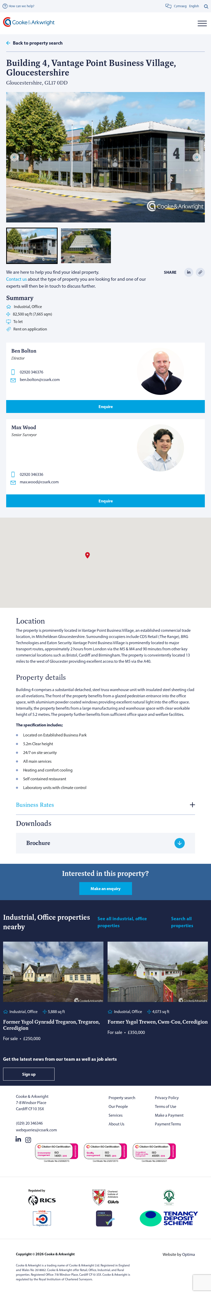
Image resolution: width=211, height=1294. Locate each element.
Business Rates (35, 805)
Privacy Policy (167, 1097)
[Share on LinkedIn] (188, 272)
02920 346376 (31, 372)
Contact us (16, 279)
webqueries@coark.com (36, 1129)
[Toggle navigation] (202, 23)
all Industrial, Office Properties (122, 922)
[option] (194, 6)
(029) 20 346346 (29, 1123)
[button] (32, 246)
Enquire (106, 406)
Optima (188, 1254)
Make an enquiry (105, 888)
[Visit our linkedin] (18, 1139)
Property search (122, 1097)
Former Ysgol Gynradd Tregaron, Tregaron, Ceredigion (51, 1024)
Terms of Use (165, 1106)
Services (115, 1115)
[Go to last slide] (14, 157)
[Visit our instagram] (28, 1139)
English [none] (194, 6)
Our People (118, 1106)
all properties (182, 922)
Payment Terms (168, 1124)
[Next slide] (196, 157)
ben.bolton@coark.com (40, 379)
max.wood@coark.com (39, 481)
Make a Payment (169, 1115)
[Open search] (206, 6)
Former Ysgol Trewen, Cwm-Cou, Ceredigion (158, 1021)
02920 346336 (31, 474)
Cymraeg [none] (180, 6)
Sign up (29, 1074)
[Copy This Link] (200, 272)
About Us (116, 1124)
